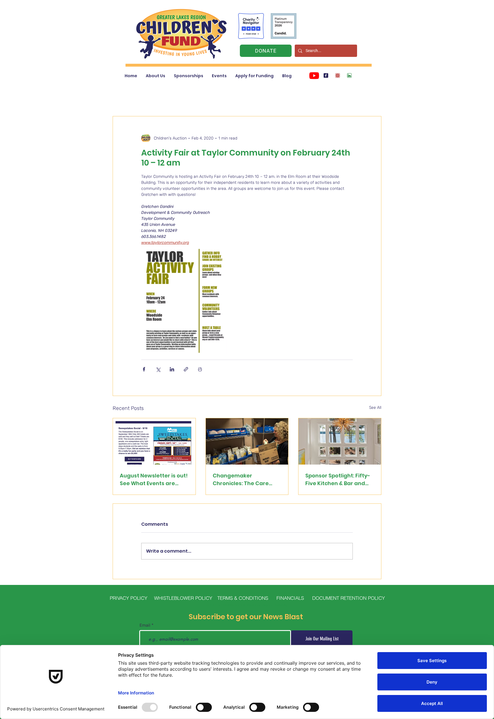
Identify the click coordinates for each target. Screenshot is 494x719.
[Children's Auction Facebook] (326, 75)
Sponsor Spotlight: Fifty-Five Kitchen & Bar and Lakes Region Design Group (337, 479)
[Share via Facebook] (144, 369)
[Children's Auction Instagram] (337, 75)
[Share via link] (186, 369)
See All (375, 407)
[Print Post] (200, 369)
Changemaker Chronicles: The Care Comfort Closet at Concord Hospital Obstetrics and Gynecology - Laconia (242, 479)
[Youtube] (314, 75)
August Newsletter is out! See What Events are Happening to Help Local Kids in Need (154, 479)
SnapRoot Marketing (274, 605)
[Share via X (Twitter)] (158, 369)
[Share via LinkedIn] (172, 369)
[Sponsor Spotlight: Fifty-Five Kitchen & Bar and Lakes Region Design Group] (339, 441)
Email (145, 625)
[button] (156, 76)
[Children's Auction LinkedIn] (349, 75)
